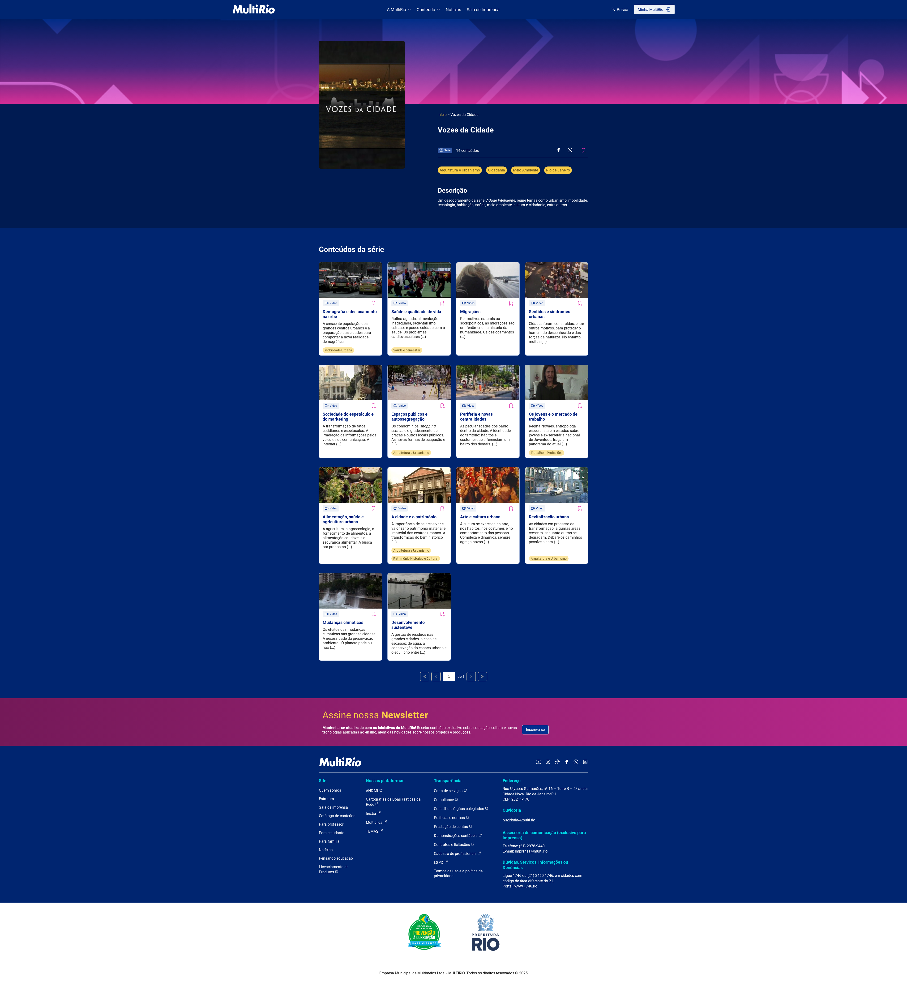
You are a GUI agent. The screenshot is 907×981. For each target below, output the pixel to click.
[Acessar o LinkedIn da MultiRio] (585, 762)
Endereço (512, 780)
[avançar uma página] (471, 676)
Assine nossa (375, 715)
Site (322, 780)
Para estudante (331, 833)
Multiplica (374, 822)
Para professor (331, 824)
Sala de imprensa (333, 807)
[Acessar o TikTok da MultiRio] (557, 762)
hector (371, 813)
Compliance (444, 800)
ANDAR (372, 791)
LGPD (439, 862)
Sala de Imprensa (483, 9)
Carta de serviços (448, 791)
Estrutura (326, 799)
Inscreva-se (535, 729)
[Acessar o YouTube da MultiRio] (538, 762)
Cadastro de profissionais (455, 853)
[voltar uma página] (436, 676)
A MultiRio (396, 9)
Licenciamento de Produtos (333, 869)
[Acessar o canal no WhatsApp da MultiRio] (576, 762)
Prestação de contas (451, 826)
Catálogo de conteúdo (337, 816)
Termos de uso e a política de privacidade (458, 873)
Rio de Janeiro (558, 170)
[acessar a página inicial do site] (253, 9)
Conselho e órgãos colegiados (459, 808)
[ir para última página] (482, 676)
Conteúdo (426, 9)
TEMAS (372, 831)
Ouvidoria (512, 810)
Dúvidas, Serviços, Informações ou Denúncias (535, 865)
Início (442, 114)
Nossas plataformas (385, 780)
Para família (329, 841)
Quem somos (330, 790)
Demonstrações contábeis (456, 835)
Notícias (453, 9)
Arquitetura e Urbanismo (460, 170)
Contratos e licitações (452, 844)
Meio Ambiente (525, 170)
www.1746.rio (525, 886)
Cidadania (496, 170)
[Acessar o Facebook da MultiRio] (566, 762)
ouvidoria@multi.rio (519, 820)
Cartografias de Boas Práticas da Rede (393, 802)
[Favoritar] (373, 303)
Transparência (448, 780)
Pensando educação (336, 858)
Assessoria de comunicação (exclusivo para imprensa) (544, 835)
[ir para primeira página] (424, 676)
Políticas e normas (450, 817)
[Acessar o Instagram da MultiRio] (548, 762)
